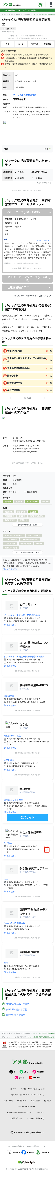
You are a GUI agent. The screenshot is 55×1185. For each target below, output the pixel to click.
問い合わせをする (10, 568)
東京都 (11, 14)
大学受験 (40, 1071)
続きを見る (27, 398)
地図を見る (11, 624)
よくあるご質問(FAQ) (35, 1118)
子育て (21, 1077)
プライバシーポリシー (25, 1106)
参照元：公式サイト (44, 240)
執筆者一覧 (8, 1100)
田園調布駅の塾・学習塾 (17, 1004)
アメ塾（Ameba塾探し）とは (32, 1088)
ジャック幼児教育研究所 (24, 94)
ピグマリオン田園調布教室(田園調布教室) (24, 656)
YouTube (36, 1077)
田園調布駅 (26, 14)
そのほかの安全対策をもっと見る (27, 552)
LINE (26, 1071)
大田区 (18, 14)
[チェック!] (47, 850)
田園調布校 (9, 695)
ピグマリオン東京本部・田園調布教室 (22, 615)
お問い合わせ (16, 1118)
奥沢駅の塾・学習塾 (15, 1014)
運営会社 (40, 1112)
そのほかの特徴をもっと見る (27, 525)
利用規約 (47, 1100)
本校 (6, 879)
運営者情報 (35, 1100)
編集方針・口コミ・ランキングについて (27, 1094)
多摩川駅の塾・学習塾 (16, 1009)
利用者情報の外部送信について (20, 1112)
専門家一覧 (21, 1100)
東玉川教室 (9, 760)
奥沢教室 (8, 843)
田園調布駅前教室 (12, 735)
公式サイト (27, 817)
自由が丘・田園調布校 (14, 923)
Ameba (16, 1152)
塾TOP (4, 14)
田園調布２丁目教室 (13, 799)
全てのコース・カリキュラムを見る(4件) (31, 295)
